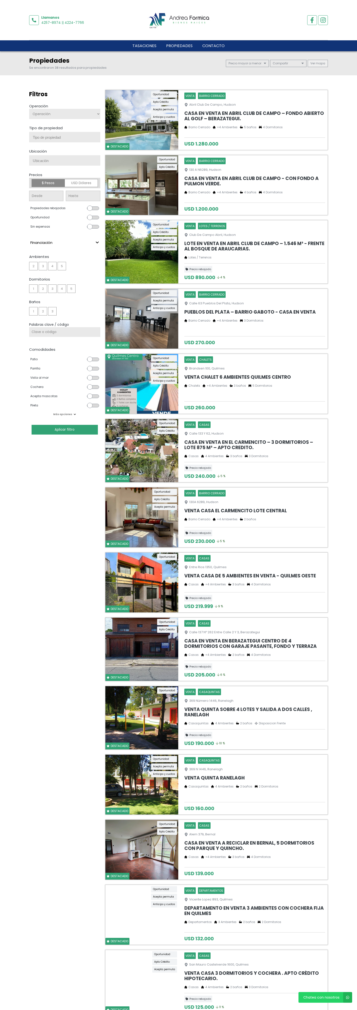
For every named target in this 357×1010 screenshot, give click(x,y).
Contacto (213, 46)
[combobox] (64, 137)
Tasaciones (144, 46)
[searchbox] (66, 137)
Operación (38, 106)
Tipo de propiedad (46, 127)
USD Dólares (81, 182)
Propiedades (179, 46)
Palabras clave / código (49, 324)
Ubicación (38, 151)
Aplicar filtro (65, 429)
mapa (320, 63)
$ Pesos (48, 182)
